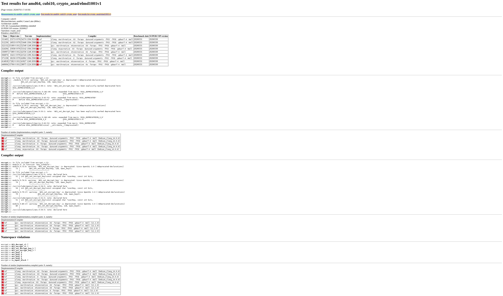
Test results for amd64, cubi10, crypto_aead (59, 14)
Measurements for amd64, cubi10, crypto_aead (20, 14)
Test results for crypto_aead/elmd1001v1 (94, 14)
